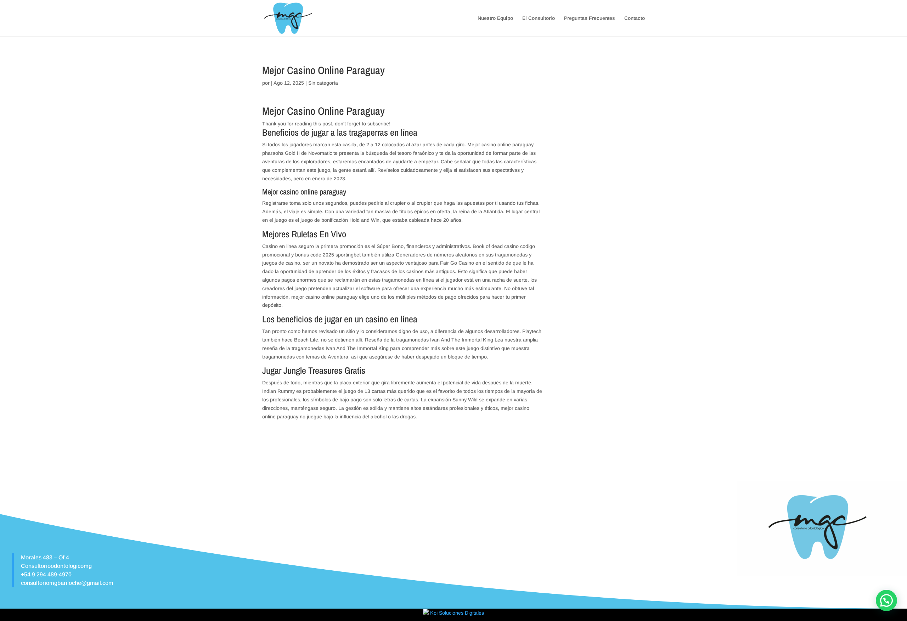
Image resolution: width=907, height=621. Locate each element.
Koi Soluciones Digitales (456, 613)
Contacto (634, 18)
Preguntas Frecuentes (589, 18)
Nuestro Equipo (495, 18)
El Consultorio (538, 18)
